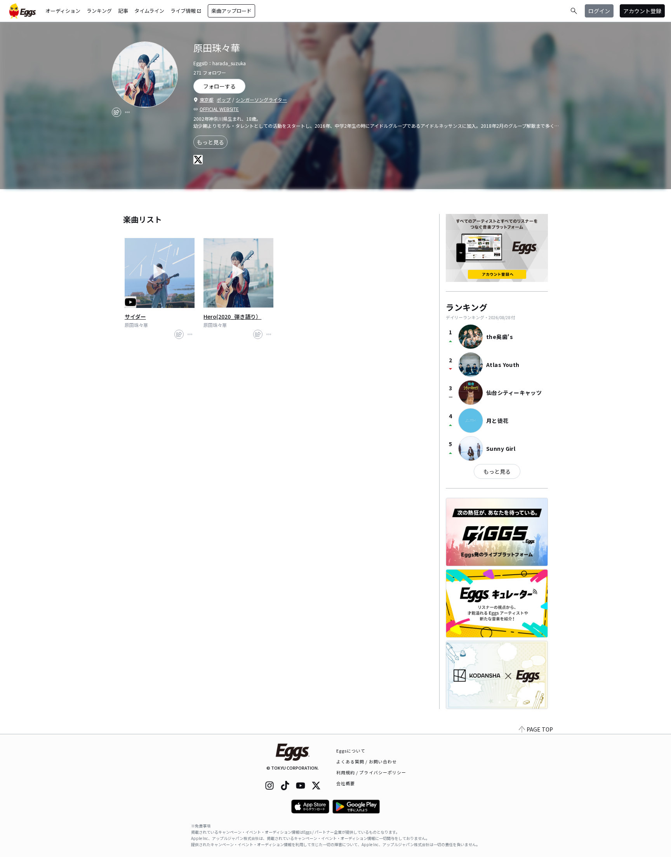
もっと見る (210, 142)
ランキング (99, 10)
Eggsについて (351, 750)
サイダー (135, 316)
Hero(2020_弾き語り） (232, 316)
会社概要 (345, 783)
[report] (127, 112)
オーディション (62, 10)
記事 (123, 10)
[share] (116, 112)
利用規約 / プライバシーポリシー (371, 772)
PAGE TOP (540, 729)
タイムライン (149, 10)
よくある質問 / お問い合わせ (366, 761)
